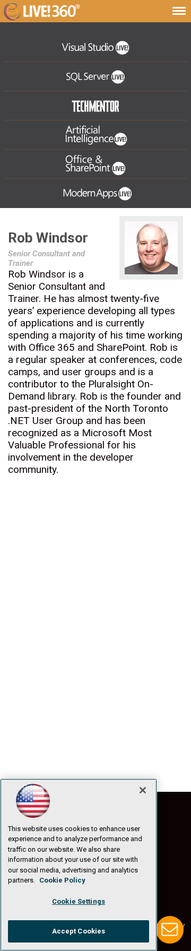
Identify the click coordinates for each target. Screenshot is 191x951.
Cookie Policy (62, 880)
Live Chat (170, 930)
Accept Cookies (79, 931)
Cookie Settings (78, 901)
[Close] (142, 790)
